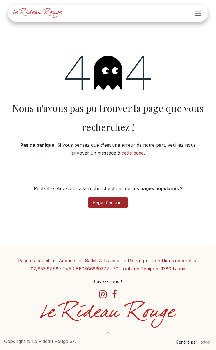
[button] (108, 332)
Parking (136, 260)
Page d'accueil (108, 202)
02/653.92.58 (44, 269)
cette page (133, 153)
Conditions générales (174, 260)
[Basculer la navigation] (198, 13)
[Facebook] (114, 294)
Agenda (67, 260)
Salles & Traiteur (102, 260)
